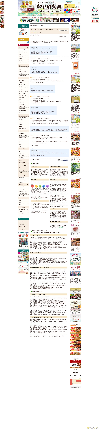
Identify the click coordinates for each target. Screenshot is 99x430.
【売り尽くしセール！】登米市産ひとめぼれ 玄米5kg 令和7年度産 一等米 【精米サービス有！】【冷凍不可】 (75, 56)
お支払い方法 (21, 224)
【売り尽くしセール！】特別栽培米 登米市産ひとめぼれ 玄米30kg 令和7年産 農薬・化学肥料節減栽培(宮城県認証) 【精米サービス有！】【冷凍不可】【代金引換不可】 (75, 108)
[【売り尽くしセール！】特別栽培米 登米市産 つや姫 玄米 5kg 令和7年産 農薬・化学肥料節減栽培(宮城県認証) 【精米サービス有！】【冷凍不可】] (75, 29)
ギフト (20, 47)
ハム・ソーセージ (22, 65)
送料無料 (20, 167)
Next (80, 17)
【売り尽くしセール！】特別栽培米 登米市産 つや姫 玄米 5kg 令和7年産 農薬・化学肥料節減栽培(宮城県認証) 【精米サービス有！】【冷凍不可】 (75, 37)
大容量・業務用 (22, 162)
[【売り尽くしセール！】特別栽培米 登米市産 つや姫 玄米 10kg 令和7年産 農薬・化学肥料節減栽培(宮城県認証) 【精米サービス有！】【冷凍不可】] (75, 118)
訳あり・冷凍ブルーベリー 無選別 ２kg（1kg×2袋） (75, 173)
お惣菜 (20, 131)
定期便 (20, 160)
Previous (19, 17)
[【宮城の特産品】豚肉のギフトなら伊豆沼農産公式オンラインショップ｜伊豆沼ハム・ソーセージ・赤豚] (49, 7)
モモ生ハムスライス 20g (75, 71)
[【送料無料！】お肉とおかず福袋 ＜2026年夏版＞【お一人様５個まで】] (75, 151)
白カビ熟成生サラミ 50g (75, 221)
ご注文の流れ (21, 221)
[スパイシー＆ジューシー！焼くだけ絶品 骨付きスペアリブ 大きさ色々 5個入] (75, 242)
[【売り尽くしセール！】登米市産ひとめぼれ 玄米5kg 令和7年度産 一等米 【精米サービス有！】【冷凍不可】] (75, 48)
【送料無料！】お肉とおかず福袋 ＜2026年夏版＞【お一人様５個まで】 (75, 158)
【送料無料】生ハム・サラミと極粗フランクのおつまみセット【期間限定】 (75, 206)
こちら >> (61, 227)
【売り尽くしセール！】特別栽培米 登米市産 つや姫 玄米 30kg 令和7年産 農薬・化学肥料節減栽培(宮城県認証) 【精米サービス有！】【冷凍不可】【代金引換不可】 (75, 88)
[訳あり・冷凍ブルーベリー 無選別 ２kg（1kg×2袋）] (75, 167)
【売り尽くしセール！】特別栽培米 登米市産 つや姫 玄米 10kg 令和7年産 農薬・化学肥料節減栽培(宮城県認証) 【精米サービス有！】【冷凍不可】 (75, 126)
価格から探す (21, 184)
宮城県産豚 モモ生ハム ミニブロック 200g (75, 234)
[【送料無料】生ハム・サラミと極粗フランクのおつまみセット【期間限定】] (75, 199)
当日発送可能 (21, 170)
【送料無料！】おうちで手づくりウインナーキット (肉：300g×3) (75, 143)
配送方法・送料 (22, 226)
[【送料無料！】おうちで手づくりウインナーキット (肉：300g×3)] (75, 137)
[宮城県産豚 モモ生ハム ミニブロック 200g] (75, 228)
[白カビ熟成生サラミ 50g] (75, 214)
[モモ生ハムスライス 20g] (75, 65)
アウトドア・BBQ (22, 165)
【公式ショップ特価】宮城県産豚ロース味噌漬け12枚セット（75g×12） (45, 29)
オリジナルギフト (22, 229)
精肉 (20, 78)
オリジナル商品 (22, 148)
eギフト (20, 172)
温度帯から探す (22, 198)
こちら (34, 176)
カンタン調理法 (22, 207)
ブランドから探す (22, 175)
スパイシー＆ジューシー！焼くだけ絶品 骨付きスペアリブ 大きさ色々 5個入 (75, 249)
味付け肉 (20, 115)
